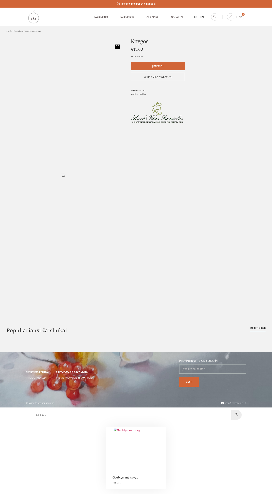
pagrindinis (101, 17)
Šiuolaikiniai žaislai (21, 31)
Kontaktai (177, 17)
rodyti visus (258, 328)
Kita (31, 31)
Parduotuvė (127, 17)
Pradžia (9, 31)
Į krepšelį (157, 66)
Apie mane (153, 17)
